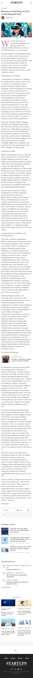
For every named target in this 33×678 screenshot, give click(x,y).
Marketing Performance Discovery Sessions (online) (17, 583)
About (6, 658)
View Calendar (5, 587)
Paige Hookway (10, 17)
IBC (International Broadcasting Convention (16, 576)
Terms (27, 658)
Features (4, 608)
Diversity (4, 8)
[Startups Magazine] (16, 3)
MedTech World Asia (13, 569)
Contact (13, 658)
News (20, 357)
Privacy (20, 658)
